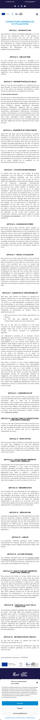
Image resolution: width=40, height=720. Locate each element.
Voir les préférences (20, 713)
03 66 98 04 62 (10, 1)
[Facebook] (15, 6)
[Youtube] (25, 6)
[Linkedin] (21, 6)
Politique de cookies (10, 717)
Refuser (20, 708)
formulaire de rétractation (12, 216)
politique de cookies (11, 412)
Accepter (20, 703)
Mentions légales (20, 717)
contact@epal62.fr (30, 1)
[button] (37, 682)
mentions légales (33, 558)
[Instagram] (18, 6)
